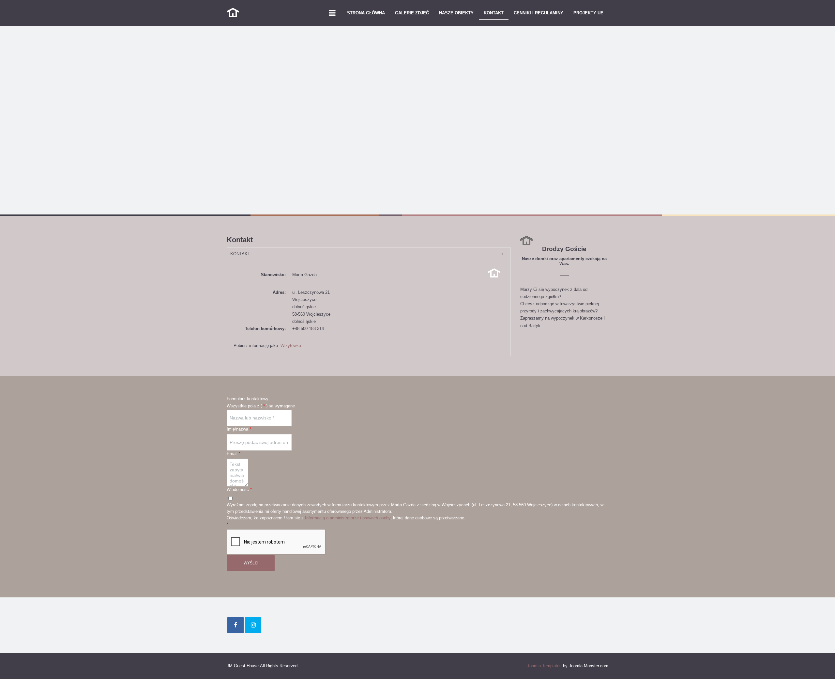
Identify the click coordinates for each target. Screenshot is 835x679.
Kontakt (240, 253)
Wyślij (251, 563)
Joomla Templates (544, 665)
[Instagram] (253, 625)
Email (233, 453)
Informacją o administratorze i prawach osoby (347, 517)
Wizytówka (291, 345)
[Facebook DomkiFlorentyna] (235, 625)
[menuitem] (366, 13)
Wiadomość (239, 489)
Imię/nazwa (239, 429)
